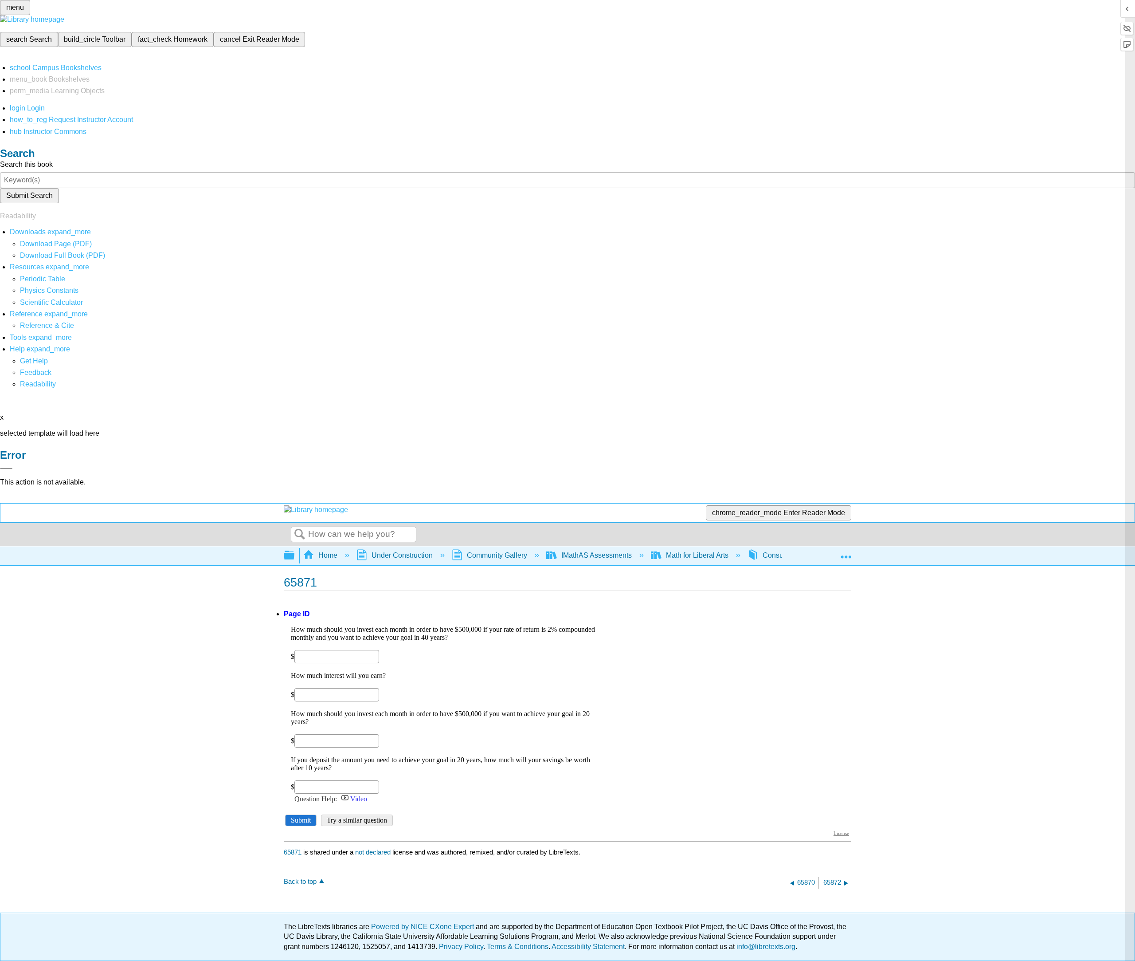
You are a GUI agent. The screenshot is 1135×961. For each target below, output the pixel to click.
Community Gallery (497, 555)
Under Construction (402, 555)
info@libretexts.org (765, 946)
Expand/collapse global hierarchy (294, 556)
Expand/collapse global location (846, 552)
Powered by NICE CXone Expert (423, 926)
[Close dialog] (6, 468)
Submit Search (29, 195)
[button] (35, 372)
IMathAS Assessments (597, 555)
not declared (373, 852)
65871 (292, 852)
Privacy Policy (461, 946)
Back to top (300, 881)
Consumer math (787, 555)
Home (328, 555)
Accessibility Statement (588, 946)
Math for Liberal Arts (697, 555)
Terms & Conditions (517, 946)
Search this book (26, 164)
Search (300, 534)
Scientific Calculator (51, 302)
